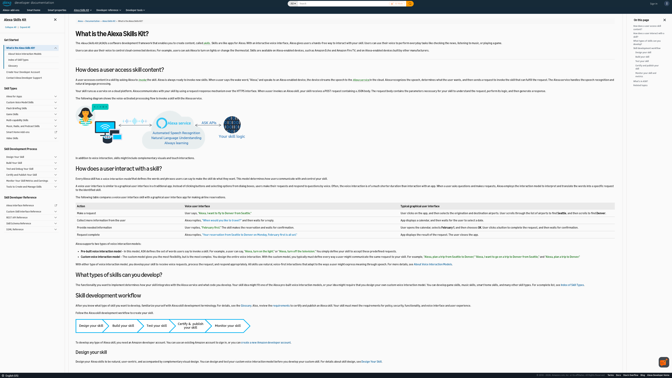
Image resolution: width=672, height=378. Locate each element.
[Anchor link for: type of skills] (165, 274)
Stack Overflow (631, 375)
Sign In (653, 3)
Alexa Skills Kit (81, 10)
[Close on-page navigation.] (665, 18)
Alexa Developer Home (658, 375)
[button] (81, 11)
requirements (281, 305)
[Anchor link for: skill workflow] (144, 295)
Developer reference (107, 10)
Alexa (80, 21)
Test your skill (642, 61)
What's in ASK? (640, 81)
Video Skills (12, 138)
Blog (642, 375)
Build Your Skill (14, 162)
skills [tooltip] (207, 43)
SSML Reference (14, 229)
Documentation (92, 21)
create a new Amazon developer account (265, 342)
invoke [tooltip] (142, 80)
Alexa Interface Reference (20, 205)
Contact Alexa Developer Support (24, 77)
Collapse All (10, 27)
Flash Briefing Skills (16, 108)
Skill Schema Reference (18, 223)
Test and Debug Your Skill (19, 168)
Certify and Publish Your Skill (21, 174)
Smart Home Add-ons (18, 132)
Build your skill (642, 56)
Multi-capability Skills (17, 120)
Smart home (33, 10)
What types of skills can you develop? (647, 43)
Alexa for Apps (14, 96)
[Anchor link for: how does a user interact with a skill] (165, 168)
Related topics (640, 85)
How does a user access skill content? (647, 28)
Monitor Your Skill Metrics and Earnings (27, 180)
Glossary (13, 65)
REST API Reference (16, 217)
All (292, 3)
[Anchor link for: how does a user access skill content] (167, 69)
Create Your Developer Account (23, 72)
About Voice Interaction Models (24, 53)
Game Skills (12, 114)
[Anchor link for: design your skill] (109, 351)
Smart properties (57, 10)
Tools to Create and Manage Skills (24, 186)
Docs (618, 375)
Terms (611, 375)
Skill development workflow (646, 48)
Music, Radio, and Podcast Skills (23, 126)
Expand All (25, 27)
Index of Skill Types (18, 59)
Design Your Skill (15, 156)
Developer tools (134, 10)
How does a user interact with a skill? (648, 35)
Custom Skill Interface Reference (23, 211)
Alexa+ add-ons (11, 10)
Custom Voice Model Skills (20, 102)
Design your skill (643, 52)
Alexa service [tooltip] (361, 80)
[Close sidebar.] (55, 19)
